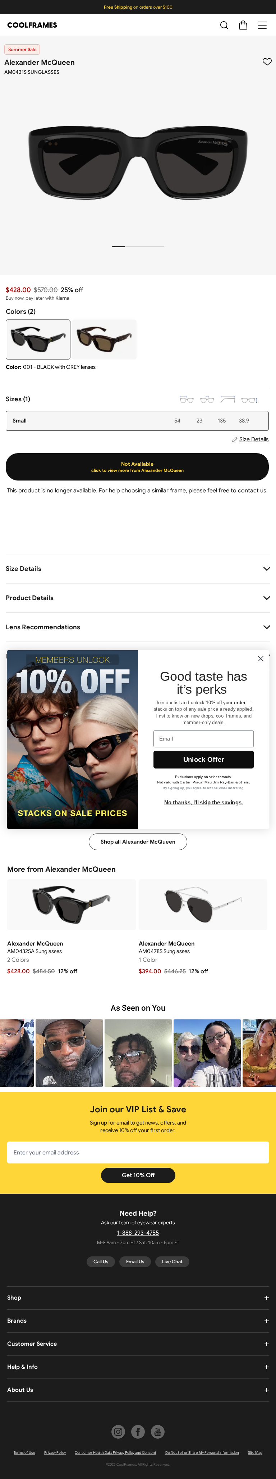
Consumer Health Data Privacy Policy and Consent (115, 1452)
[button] (38, 1053)
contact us (252, 490)
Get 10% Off (138, 1175)
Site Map (255, 1452)
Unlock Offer (203, 759)
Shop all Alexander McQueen (138, 842)
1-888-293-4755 (138, 1233)
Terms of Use (24, 1452)
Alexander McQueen (39, 62)
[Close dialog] (261, 659)
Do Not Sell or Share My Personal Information (202, 1452)
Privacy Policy (55, 1452)
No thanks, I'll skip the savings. (203, 802)
